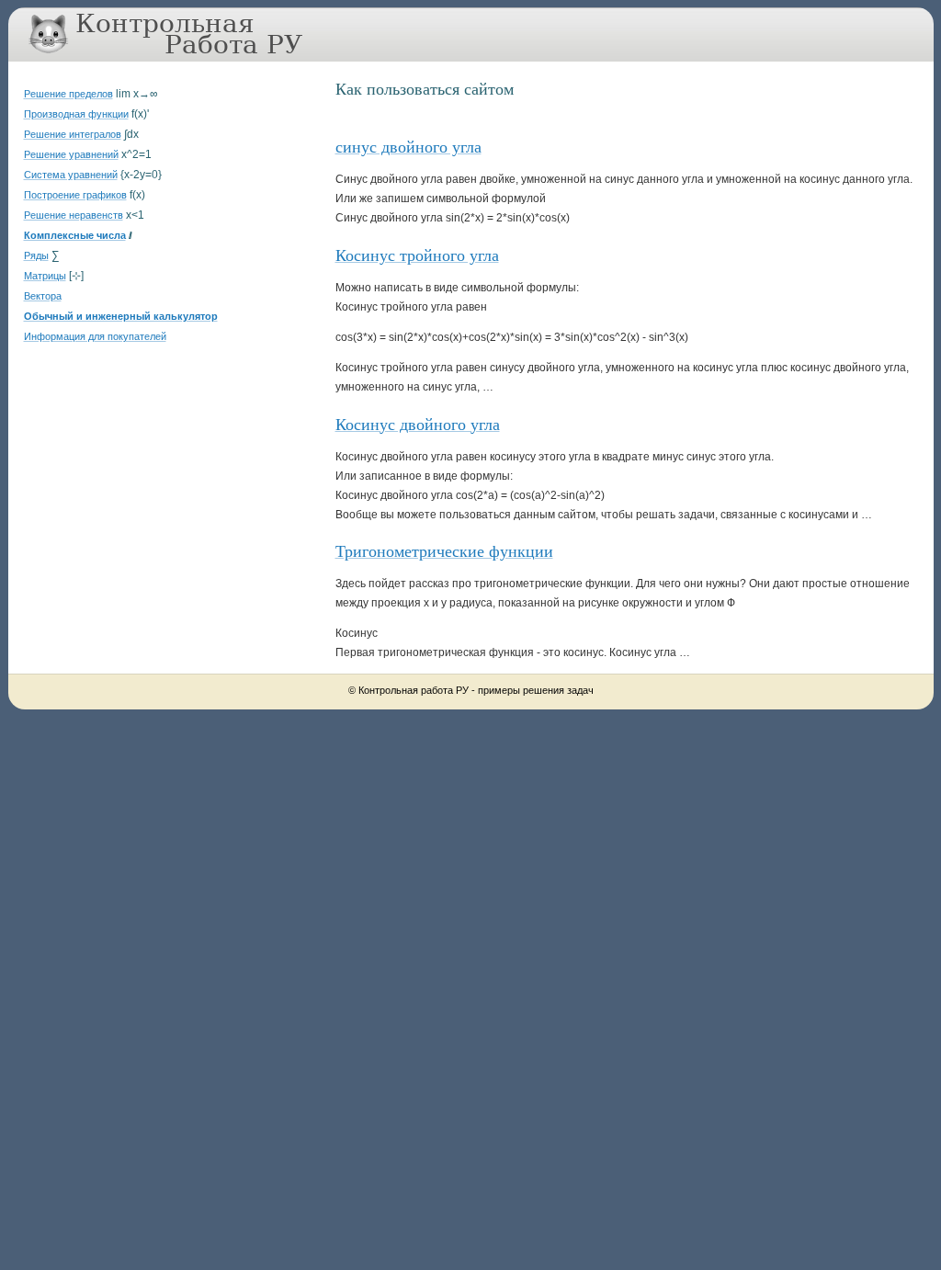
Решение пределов (68, 93)
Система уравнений (71, 174)
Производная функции (76, 113)
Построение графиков (75, 194)
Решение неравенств (73, 215)
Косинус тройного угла (417, 255)
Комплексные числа (75, 235)
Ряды (36, 255)
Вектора (43, 295)
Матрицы (45, 275)
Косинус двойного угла (417, 424)
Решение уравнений (71, 154)
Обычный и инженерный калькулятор (121, 316)
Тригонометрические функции (444, 550)
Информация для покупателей (95, 336)
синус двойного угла (408, 146)
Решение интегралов (72, 134)
